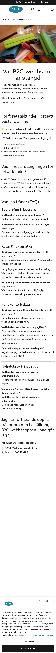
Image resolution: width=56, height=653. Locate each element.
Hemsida (5, 20)
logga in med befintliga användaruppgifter (24, 133)
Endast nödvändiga (46, 601)
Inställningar (28, 641)
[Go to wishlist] (46, 9)
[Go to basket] (52, 9)
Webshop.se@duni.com (28, 277)
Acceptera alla (28, 648)
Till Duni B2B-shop (11, 408)
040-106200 (21, 452)
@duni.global (8, 401)
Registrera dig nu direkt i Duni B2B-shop (27, 129)
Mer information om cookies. (39, 635)
